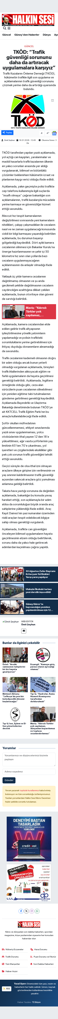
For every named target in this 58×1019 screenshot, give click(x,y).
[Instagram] (31, 911)
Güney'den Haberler (26, 35)
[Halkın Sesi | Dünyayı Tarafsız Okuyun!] (28, 20)
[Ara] (4, 28)
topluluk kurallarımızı (30, 790)
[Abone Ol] (54, 133)
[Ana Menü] (9, 28)
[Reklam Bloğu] (29, 839)
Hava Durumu (40, 949)
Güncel (6, 35)
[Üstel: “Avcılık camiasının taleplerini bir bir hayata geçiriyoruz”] (15, 655)
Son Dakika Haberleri (43, 964)
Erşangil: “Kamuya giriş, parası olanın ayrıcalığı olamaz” (42, 667)
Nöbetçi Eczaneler (14, 949)
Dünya (47, 35)
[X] (26, 911)
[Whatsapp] (37, 911)
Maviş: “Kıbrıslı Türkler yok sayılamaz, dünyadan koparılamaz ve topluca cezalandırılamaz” (42, 729)
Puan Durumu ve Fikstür (45, 957)
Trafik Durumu (12, 957)
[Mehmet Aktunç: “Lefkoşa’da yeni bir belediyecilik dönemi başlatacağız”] (15, 684)
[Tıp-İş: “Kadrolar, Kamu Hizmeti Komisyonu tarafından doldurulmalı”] (43, 684)
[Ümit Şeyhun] (11, 622)
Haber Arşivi (11, 971)
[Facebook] (21, 911)
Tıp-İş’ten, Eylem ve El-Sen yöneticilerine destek (14, 726)
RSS (8, 989)
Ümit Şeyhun (9, 140)
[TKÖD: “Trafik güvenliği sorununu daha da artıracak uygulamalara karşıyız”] (29, 112)
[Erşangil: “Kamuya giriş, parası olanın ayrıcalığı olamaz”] (43, 655)
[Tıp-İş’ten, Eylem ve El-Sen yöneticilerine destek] (15, 714)
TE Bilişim (36, 1002)
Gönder (9, 780)
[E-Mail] (23, 631)
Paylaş (9, 132)
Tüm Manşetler (12, 964)
